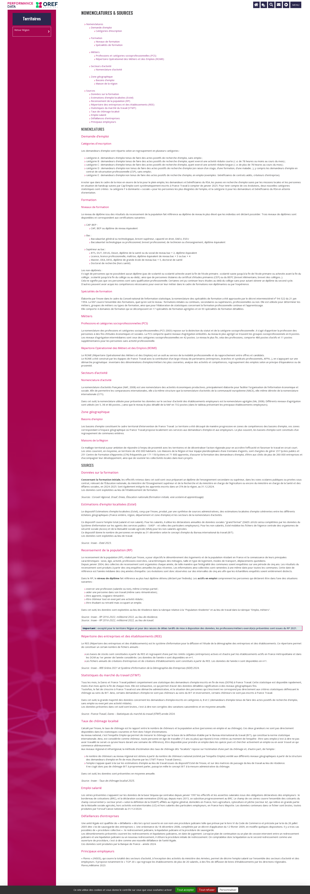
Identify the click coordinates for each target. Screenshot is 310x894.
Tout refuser (207, 890)
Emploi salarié (98, 114)
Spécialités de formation (109, 45)
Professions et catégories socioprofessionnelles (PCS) (126, 55)
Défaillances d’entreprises (105, 118)
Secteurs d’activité (101, 66)
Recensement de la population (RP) (110, 101)
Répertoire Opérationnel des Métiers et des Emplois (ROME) (130, 59)
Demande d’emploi (101, 27)
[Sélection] (264, 5)
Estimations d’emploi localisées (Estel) (112, 97)
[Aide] (286, 5)
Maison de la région (106, 83)
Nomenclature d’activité (109, 69)
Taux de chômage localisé (105, 111)
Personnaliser (228, 890)
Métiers (95, 52)
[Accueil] (256, 5)
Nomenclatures (94, 24)
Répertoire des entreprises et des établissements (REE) (122, 104)
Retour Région (21, 29)
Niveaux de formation (108, 41)
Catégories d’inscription (109, 30)
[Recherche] (271, 5)
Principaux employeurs (103, 121)
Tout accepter (185, 890)
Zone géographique (102, 76)
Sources (90, 90)
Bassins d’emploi (105, 80)
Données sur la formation (105, 94)
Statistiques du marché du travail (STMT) (113, 108)
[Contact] (278, 5)
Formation (96, 38)
